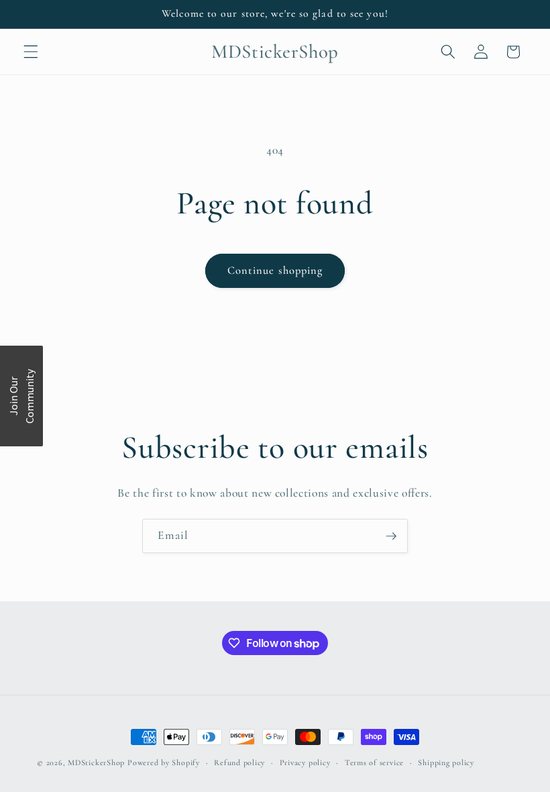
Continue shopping (275, 270)
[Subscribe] (391, 536)
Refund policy (239, 762)
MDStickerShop (96, 762)
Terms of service (374, 762)
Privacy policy (305, 762)
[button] (31, 52)
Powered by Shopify (163, 762)
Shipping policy (446, 762)
